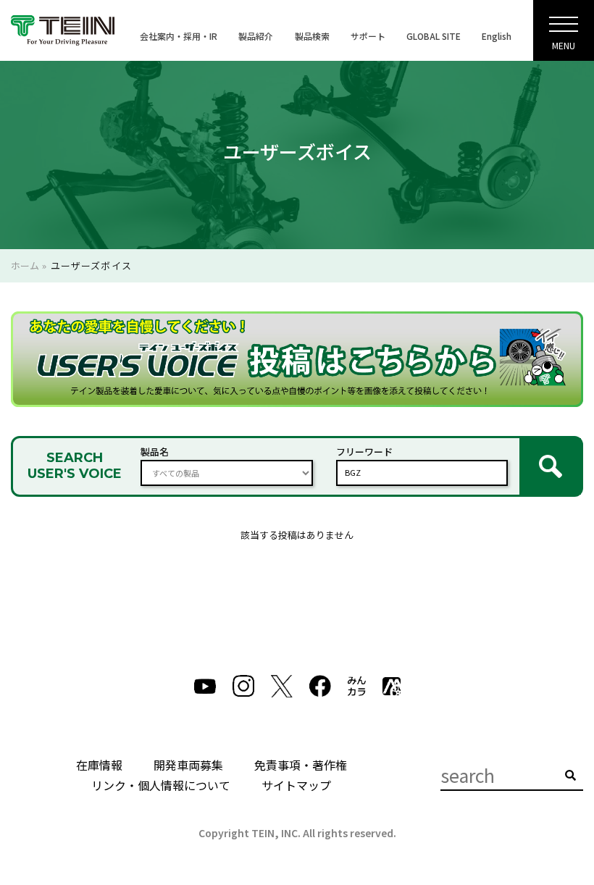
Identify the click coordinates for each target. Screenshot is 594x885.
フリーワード (364, 451)
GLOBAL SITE (433, 36)
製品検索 (312, 36)
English (496, 36)
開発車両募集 (188, 764)
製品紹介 (255, 36)
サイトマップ (296, 785)
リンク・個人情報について (160, 785)
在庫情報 (99, 764)
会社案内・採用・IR (178, 36)
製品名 (155, 451)
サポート (368, 36)
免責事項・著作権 (300, 764)
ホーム (25, 265)
